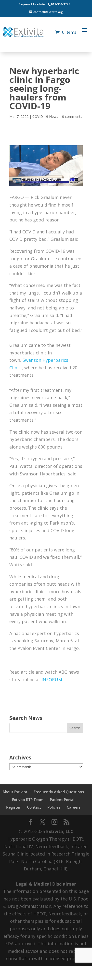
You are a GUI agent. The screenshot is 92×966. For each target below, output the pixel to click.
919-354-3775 (60, 4)
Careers (73, 807)
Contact (34, 807)
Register (13, 807)
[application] (46, 508)
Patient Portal (62, 799)
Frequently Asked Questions (59, 791)
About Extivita (14, 791)
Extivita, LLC (59, 831)
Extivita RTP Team (27, 799)
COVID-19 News (45, 116)
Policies (53, 807)
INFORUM (51, 679)
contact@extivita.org (48, 12)
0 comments (72, 116)
